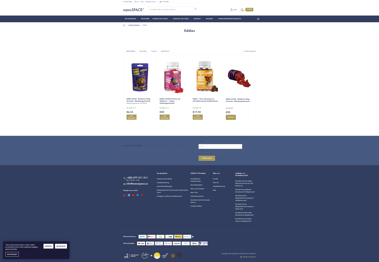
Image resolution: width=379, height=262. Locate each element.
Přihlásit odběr (207, 158)
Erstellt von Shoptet (249, 257)
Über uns (136, 1)
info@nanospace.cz (137, 184)
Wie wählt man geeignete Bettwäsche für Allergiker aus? (245, 191)
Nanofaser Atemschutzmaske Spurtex (200, 201)
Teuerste (154, 51)
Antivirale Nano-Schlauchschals (196, 180)
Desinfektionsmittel (197, 196)
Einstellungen (12, 254)
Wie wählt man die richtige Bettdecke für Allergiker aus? (244, 214)
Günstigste (143, 51)
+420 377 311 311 (137, 178)
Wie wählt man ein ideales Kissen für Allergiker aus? (243, 220)
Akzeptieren (60, 246)
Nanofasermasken (196, 185)
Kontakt (215, 179)
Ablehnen (48, 246)
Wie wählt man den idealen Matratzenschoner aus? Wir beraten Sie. (244, 183)
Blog (142, 1)
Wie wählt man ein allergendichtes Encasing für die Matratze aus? (244, 198)
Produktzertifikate (127, 1)
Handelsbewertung (150, 1)
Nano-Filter (194, 192)
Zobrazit (231, 117)
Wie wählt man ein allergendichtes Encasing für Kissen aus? (244, 206)
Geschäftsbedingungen (164, 186)
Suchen (195, 9)
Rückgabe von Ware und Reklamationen (169, 196)
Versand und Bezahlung (164, 179)
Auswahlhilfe (165, 1)
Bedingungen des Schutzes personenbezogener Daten (172, 191)
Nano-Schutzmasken (197, 189)
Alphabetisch (165, 51)
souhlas (34, 247)
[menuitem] (131, 19)
